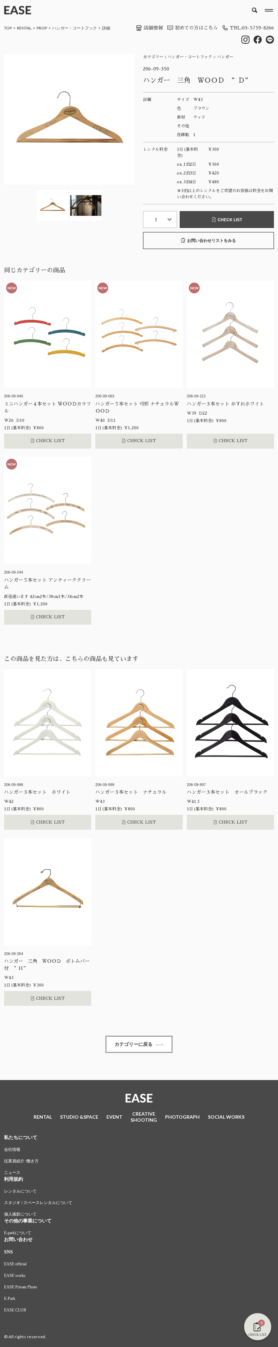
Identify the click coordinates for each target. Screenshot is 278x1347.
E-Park (9, 1298)
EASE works (14, 1275)
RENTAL (24, 27)
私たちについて (20, 1137)
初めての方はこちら (196, 27)
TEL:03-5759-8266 (252, 27)
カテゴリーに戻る (134, 1044)
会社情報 (12, 1149)
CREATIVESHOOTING (144, 1117)
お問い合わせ (18, 1239)
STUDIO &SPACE (79, 1117)
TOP (8, 27)
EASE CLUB (15, 1310)
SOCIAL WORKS (226, 1117)
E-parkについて (17, 1232)
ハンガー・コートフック (74, 27)
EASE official (15, 1264)
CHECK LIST (230, 219)
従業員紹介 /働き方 (21, 1161)
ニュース (12, 1172)
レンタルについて (20, 1191)
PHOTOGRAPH (182, 1117)
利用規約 (13, 1179)
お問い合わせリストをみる (211, 240)
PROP (42, 27)
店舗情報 (153, 27)
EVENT (114, 1117)
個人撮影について (20, 1214)
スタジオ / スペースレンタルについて (38, 1202)
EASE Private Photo (20, 1287)
